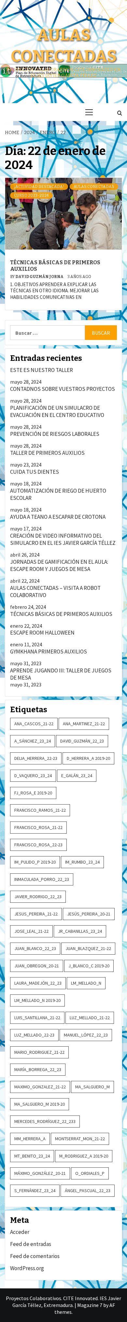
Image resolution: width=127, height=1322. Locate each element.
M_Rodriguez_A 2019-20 (83, 1156)
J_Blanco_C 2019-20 (88, 966)
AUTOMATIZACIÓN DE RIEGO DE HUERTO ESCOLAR (58, 494)
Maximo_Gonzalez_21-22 (40, 1087)
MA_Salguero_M (92, 1087)
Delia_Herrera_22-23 (35, 758)
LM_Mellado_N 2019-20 (37, 1000)
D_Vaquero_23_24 (33, 775)
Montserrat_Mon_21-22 (80, 1139)
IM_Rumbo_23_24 (82, 862)
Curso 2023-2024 (31, 195)
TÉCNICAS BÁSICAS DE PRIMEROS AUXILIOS (61, 614)
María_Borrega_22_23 (37, 1069)
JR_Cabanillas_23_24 (80, 931)
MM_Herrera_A (30, 1139)
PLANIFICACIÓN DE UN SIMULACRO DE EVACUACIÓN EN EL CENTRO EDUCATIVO (57, 411)
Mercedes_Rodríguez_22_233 (45, 1121)
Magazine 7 (89, 1305)
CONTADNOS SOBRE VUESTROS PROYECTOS (62, 388)
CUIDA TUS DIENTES (34, 471)
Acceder (19, 1232)
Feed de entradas (30, 1244)
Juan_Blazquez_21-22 (88, 948)
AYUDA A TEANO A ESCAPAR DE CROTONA (58, 516)
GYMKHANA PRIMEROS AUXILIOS (48, 651)
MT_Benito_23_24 (32, 1156)
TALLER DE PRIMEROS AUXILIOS (47, 452)
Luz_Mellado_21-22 (90, 1018)
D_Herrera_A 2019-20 (88, 758)
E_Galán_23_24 (76, 775)
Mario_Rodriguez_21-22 (39, 1052)
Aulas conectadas (94, 186)
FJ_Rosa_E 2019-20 (33, 793)
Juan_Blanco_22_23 (35, 948)
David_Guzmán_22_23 (82, 741)
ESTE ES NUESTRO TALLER (41, 370)
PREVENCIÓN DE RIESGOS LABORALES (54, 434)
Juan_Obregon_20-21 (36, 966)
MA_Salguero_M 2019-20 (39, 1104)
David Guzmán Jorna (39, 276)
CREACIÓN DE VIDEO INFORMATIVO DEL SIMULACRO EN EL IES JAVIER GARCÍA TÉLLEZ (63, 539)
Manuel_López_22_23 (86, 1035)
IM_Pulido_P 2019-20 (35, 862)
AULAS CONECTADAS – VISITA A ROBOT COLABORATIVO (55, 591)
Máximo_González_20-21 (40, 1173)
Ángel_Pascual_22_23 (87, 1190)
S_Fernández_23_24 (34, 1190)
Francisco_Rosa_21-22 (38, 827)
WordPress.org (27, 1268)
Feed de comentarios (35, 1256)
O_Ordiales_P (90, 1173)
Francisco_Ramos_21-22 (40, 810)
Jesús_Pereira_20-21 (88, 914)
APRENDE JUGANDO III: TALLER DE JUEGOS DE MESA (60, 674)
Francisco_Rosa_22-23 (38, 845)
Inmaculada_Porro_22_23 (41, 879)
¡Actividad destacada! (39, 186)
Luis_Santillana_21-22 (37, 1018)
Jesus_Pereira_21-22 (36, 914)
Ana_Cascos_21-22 (33, 724)
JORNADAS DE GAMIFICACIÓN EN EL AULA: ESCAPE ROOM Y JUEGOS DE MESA (59, 565)
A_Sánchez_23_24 (32, 741)
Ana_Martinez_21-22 (84, 724)
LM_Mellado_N (86, 983)
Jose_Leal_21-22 (31, 931)
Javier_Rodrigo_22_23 (38, 896)
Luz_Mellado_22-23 (34, 1035)
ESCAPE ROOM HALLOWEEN (42, 632)
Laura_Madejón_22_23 (38, 983)
